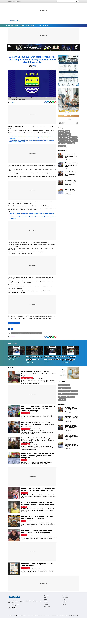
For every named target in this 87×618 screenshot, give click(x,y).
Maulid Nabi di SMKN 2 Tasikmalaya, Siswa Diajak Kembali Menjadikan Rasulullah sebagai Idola (71, 191)
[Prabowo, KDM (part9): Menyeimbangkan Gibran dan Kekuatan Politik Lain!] (14, 521)
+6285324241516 (12, 609)
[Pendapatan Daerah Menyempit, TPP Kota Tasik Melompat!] (14, 568)
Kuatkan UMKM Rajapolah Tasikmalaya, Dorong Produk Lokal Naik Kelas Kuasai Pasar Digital (71, 155)
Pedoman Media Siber (45, 615)
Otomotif (64, 604)
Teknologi (39, 25)
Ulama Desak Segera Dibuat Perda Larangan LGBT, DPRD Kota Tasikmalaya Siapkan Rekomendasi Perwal (69, 358)
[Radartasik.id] (14, 21)
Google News (54, 615)
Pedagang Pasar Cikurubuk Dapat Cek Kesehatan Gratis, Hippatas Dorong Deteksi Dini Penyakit (71, 173)
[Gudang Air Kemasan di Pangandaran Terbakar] (16, 350)
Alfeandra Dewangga (17, 333)
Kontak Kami (23, 615)
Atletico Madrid (63, 143)
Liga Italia (24, 506)
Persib (39, 333)
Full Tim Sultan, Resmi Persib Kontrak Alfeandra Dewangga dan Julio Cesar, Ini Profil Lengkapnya (31, 137)
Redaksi (10, 615)
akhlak (67, 131)
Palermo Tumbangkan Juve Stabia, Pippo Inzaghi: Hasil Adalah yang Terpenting (36, 531)
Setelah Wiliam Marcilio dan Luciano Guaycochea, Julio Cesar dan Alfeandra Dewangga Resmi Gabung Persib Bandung (31, 140)
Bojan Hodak (27, 333)
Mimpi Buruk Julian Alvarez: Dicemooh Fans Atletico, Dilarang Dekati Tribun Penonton (38, 489)
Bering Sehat (62, 146)
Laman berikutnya (13, 323)
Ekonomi (22, 25)
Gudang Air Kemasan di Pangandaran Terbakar (14, 357)
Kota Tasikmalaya (25, 413)
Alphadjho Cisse (63, 137)
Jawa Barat (10, 25)
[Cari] (77, 1)
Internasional (65, 597)
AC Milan (61, 131)
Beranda (10, 53)
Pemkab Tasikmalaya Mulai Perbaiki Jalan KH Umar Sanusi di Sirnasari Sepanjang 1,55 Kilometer (34, 358)
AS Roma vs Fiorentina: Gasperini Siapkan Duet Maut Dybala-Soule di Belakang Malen (38, 503)
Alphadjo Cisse (72, 137)
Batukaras (71, 143)
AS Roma (75, 140)
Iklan (28, 615)
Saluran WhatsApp (62, 615)
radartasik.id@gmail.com (14, 605)
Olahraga (33, 25)
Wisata (63, 602)
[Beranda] (6, 25)
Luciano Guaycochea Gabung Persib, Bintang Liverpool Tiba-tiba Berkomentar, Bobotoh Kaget (31, 214)
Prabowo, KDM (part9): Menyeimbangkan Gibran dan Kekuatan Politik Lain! (37, 517)
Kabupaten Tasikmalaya (27, 378)
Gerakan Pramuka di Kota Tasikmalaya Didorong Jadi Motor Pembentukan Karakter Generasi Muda (71, 182)
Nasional (16, 25)
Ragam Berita (46, 25)
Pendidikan (24, 460)
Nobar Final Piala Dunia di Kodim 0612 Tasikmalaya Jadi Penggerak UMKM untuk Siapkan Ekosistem (52, 358)
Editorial (24, 520)
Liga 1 (20, 53)
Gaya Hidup (64, 595)
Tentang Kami (16, 615)
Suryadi (34, 65)
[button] (46, 25)
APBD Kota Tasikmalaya (65, 140)
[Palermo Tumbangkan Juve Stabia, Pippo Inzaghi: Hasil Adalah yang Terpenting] (14, 535)
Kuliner (63, 599)
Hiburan (27, 25)
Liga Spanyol (24, 492)
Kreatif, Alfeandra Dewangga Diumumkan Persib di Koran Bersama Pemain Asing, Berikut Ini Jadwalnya (32, 217)
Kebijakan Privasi (35, 615)
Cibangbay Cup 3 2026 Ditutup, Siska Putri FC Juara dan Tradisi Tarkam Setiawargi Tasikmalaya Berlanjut (71, 164)
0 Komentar (12, 102)
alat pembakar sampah (64, 134)
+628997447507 (12, 607)
